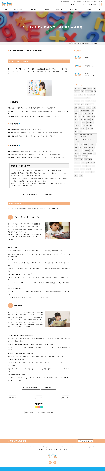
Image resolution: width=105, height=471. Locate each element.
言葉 (95, 88)
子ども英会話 (92, 147)
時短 (93, 110)
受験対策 (88, 107)
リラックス (84, 156)
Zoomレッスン (82, 107)
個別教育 (91, 113)
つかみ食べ (82, 128)
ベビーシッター (92, 144)
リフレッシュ (77, 122)
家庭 (94, 172)
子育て (92, 150)
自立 (94, 166)
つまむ (85, 159)
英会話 (83, 166)
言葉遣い (83, 162)
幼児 (79, 116)
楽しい (80, 113)
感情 (95, 101)
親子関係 (90, 153)
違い (90, 172)
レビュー (77, 110)
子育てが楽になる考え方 (80, 98)
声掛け (90, 159)
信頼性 (81, 144)
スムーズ (87, 91)
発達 (88, 128)
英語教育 (77, 147)
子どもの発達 (86, 150)
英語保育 (88, 116)
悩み (76, 94)
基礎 (86, 101)
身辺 (82, 104)
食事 (92, 128)
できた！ (85, 113)
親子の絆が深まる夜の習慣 (80, 88)
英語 (93, 119)
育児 (95, 153)
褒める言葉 (77, 162)
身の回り (87, 104)
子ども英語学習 (83, 147)
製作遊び (93, 162)
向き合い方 (77, 101)
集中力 (90, 101)
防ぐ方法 (88, 169)
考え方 (88, 98)
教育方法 (77, 153)
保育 (76, 131)
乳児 (79, 156)
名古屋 (76, 119)
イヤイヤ (90, 88)
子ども (80, 131)
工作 (88, 162)
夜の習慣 (80, 94)
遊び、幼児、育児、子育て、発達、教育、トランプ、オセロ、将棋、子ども (85, 135)
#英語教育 (50, 413)
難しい (76, 175)
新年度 (83, 122)
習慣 (92, 91)
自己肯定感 (77, 104)
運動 (76, 107)
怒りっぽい (77, 172)
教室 (76, 116)
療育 (83, 116)
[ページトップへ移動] (95, 441)
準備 (82, 91)
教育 (91, 125)
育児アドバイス (78, 150)
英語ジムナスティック (85, 110)
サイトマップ (64, 449)
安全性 (76, 144)
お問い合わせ (92, 4)
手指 (76, 156)
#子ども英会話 (29, 413)
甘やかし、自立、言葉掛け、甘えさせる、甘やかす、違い (85, 140)
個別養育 (89, 166)
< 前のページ (12, 397)
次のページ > (65, 397)
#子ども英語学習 (40, 413)
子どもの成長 (83, 153)
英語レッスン (87, 119)
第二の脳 (77, 169)
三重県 (81, 119)
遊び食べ (77, 128)
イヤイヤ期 (77, 91)
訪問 (76, 113)
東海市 (93, 116)
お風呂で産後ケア (78, 159)
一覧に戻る (39, 397)
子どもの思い (77, 166)
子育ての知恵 (77, 125)
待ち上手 (82, 169)
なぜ (86, 172)
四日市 (92, 104)
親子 (88, 94)
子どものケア (85, 125)
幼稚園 (85, 144)
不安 (82, 101)
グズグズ (93, 94)
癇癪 (82, 172)
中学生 (93, 107)
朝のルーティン (90, 122)
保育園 (81, 175)
